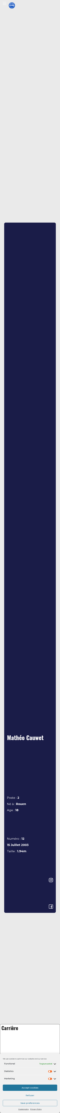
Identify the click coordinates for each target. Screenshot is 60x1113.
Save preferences (30, 1103)
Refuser (30, 1095)
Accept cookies (30, 1087)
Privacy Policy (36, 1109)
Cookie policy (23, 1109)
